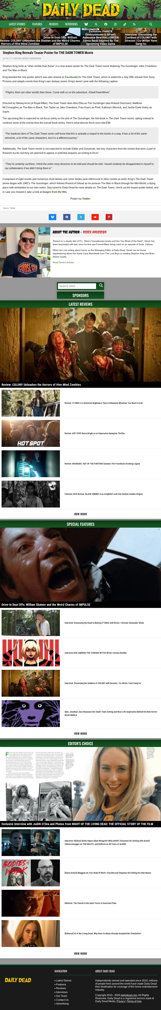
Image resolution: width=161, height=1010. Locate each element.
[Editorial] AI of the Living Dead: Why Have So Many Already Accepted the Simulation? (103, 933)
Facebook (71, 77)
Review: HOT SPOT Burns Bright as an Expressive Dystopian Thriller (95, 433)
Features (37, 24)
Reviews (53, 24)
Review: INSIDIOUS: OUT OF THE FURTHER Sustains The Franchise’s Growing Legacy (102, 463)
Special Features (80, 524)
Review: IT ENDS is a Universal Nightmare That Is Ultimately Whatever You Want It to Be (104, 403)
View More (80, 514)
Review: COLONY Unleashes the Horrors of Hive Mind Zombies (41, 385)
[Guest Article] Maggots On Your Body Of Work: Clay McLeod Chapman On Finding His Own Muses (108, 873)
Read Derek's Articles (63, 262)
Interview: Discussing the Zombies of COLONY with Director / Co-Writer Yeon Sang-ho (103, 683)
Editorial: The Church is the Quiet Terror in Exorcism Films (90, 903)
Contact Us (62, 1000)
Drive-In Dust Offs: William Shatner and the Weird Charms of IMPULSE (46, 605)
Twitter (86, 198)
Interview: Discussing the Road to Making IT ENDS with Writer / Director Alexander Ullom (104, 623)
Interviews (71, 24)
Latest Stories (17, 24)
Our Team (61, 996)
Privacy (121, 1001)
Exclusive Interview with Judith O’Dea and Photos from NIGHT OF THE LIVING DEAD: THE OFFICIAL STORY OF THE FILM (77, 824)
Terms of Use (134, 1001)
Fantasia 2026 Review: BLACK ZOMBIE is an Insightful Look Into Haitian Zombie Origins (104, 494)
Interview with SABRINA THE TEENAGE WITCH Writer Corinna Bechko (96, 653)
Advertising (62, 1003)
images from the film (54, 192)
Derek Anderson (31, 58)
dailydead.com (129, 995)
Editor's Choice (80, 743)
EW (108, 122)
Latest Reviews (80, 304)
